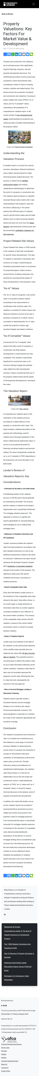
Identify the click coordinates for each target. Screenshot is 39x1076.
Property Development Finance (11, 1044)
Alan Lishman (23, 409)
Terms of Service (19, 1014)
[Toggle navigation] (34, 4)
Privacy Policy (5, 1014)
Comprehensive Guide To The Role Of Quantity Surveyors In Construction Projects (17, 935)
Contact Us (4, 1068)
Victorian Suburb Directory (9, 1061)
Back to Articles (7, 14)
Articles (3, 1054)
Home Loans (5, 1047)
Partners (4, 1051)
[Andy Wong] (5, 915)
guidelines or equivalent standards (20, 566)
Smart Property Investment (24, 147)
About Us (4, 1064)
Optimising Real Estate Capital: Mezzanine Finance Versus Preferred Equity (17, 966)
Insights (3, 1057)
